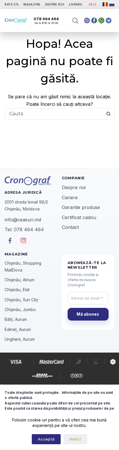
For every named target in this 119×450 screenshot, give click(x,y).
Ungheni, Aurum (20, 339)
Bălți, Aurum (16, 319)
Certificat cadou (79, 217)
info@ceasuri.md (23, 220)
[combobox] (54, 114)
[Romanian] (105, 4)
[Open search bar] (75, 20)
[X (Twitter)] (87, 20)
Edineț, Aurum (18, 329)
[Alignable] (94, 20)
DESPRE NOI (54, 4)
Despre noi (74, 187)
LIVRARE (75, 4)
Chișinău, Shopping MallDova (23, 266)
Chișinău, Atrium (19, 279)
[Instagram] (108, 20)
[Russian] (111, 4)
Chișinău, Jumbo (20, 309)
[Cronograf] (31, 181)
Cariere (70, 197)
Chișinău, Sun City (21, 299)
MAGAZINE (31, 4)
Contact (70, 227)
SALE (93, 4)
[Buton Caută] (108, 113)
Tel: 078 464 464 (24, 229)
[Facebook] (101, 20)
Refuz (75, 439)
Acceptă (46, 439)
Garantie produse (81, 207)
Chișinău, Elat (17, 289)
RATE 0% (12, 4)
